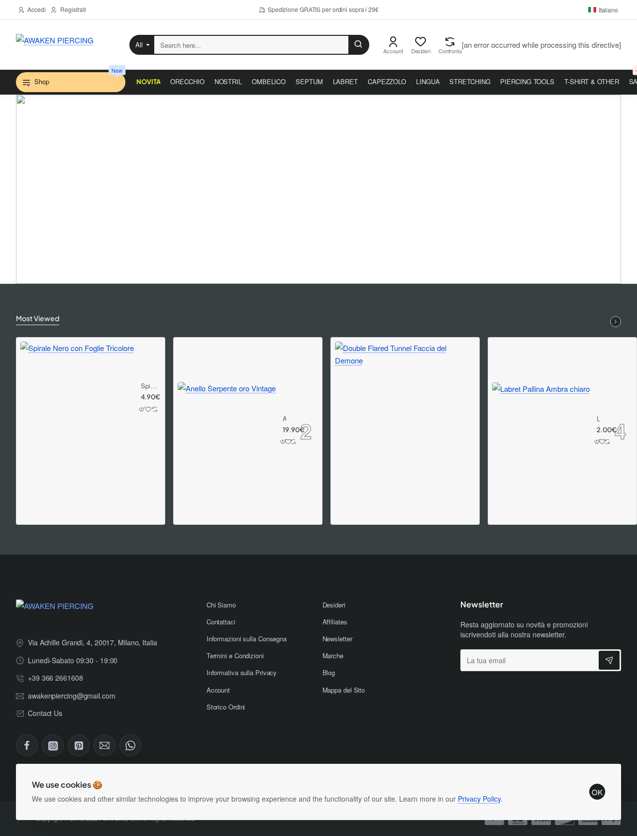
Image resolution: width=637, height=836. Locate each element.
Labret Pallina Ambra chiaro (599, 419)
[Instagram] (53, 745)
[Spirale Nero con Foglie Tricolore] (77, 398)
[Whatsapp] (130, 745)
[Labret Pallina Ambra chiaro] (541, 431)
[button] (142, 409)
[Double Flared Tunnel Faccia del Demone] (405, 412)
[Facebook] (27, 745)
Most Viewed (37, 318)
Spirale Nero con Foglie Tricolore (149, 386)
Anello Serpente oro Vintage (284, 419)
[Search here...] (358, 45)
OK (597, 792)
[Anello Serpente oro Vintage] (227, 431)
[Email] (104, 745)
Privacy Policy (479, 799)
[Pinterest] (79, 745)
